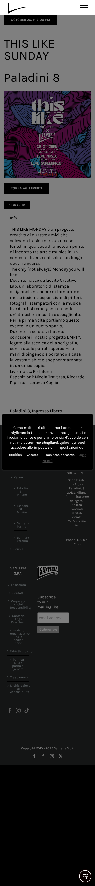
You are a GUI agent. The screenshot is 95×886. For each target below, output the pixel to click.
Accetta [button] (32, 455)
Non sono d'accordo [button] (60, 455)
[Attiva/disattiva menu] (84, 7)
